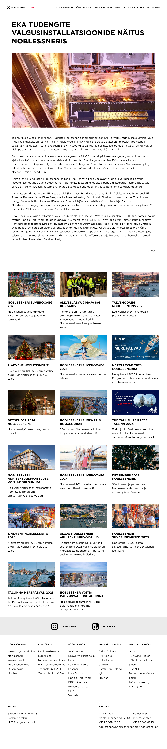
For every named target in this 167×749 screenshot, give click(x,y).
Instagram (69, 626)
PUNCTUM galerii (140, 655)
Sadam (12, 706)
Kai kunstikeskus (48, 651)
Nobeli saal (45, 655)
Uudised (13, 673)
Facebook (109, 626)
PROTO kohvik (77, 682)
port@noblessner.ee (145, 726)
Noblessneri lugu (18, 664)
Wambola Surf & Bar (51, 673)
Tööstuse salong (139, 682)
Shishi (132, 664)
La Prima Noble (78, 664)
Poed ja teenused (110, 644)
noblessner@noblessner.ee (116, 726)
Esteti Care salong (110, 669)
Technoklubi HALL (50, 669)
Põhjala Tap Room (79, 677)
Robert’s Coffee (78, 686)
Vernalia (73, 695)
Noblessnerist (17, 644)
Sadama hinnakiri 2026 (22, 713)
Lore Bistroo (76, 673)
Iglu (101, 673)
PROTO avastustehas (51, 664)
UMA (71, 691)
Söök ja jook (76, 644)
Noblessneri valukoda (52, 660)
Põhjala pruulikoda (141, 660)
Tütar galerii (136, 686)
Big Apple (105, 655)
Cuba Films (106, 660)
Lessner (73, 669)
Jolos (132, 651)
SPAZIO (134, 669)
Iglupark (104, 677)
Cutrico (103, 664)
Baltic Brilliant (107, 651)
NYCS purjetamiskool (21, 722)
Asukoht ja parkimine (21, 651)
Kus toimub (45, 644)
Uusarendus (15, 669)
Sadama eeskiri (17, 718)
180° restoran (76, 651)
